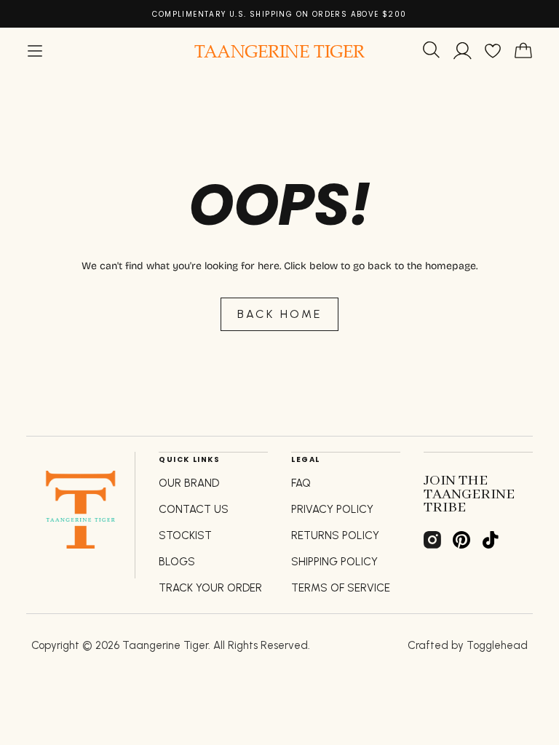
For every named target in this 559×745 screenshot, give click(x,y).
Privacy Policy (332, 509)
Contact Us (194, 509)
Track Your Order (210, 587)
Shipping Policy (334, 561)
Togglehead (497, 645)
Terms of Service (340, 587)
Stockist (185, 535)
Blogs (177, 561)
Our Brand (189, 483)
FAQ (301, 483)
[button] (35, 51)
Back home (279, 314)
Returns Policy (335, 535)
